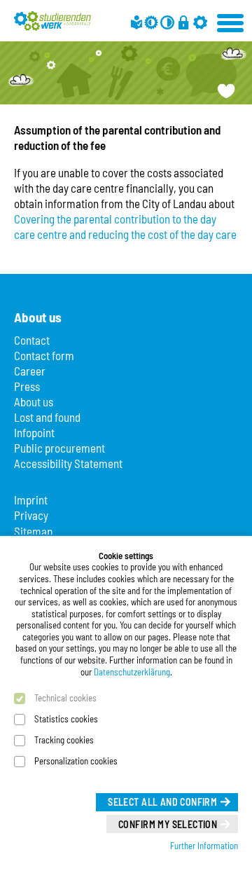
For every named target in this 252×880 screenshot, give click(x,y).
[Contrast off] (167, 22)
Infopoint (34, 432)
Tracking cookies (64, 739)
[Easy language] (136, 22)
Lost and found (47, 417)
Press (27, 386)
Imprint (31, 500)
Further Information (204, 845)
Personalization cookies (76, 760)
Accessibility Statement (68, 463)
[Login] (183, 22)
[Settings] (200, 22)
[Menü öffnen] (231, 21)
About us (33, 401)
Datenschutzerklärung (132, 672)
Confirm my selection (167, 824)
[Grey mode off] (151, 22)
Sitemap (33, 531)
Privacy (31, 515)
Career (30, 371)
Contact (32, 340)
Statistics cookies (66, 718)
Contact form (44, 355)
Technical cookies (65, 697)
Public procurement (59, 448)
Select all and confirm (162, 802)
